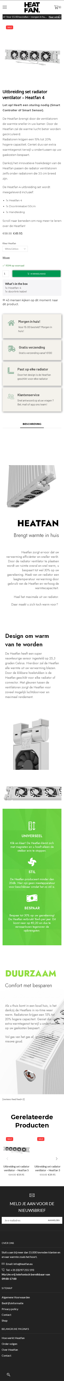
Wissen (6, 257)
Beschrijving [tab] (32, 424)
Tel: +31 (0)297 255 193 (20, 1269)
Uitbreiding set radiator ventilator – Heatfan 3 (47, 1168)
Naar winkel (55, 16)
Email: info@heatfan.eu (19, 1263)
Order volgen (9, 1343)
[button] (56, 1158)
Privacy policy (10, 1309)
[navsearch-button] (8, 1374)
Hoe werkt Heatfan (13, 1337)
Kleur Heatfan (9, 243)
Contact (6, 1314)
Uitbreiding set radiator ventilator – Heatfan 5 (16, 1168)
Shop (5, 1320)
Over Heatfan (10, 1349)
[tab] (32, 424)
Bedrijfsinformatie (12, 1303)
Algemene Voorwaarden (16, 1297)
